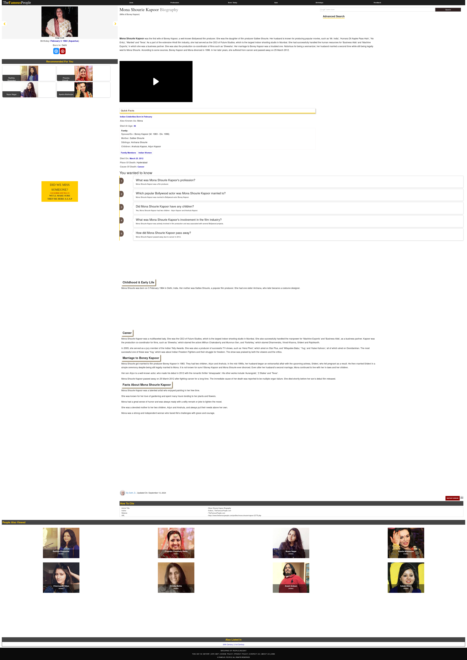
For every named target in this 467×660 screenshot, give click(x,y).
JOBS (273, 654)
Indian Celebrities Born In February (136, 116)
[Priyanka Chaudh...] (83, 73)
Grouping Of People (230, 651)
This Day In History (201, 654)
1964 (65, 40)
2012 (141, 158)
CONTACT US (254, 654)
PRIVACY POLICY (241, 654)
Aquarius (73, 40)
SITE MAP (215, 654)
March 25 (134, 158)
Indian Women (145, 152)
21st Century (239, 644)
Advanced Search (334, 16)
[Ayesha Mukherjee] (83, 89)
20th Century (228, 644)
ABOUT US (265, 654)
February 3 (56, 40)
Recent (243, 651)
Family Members (128, 152)
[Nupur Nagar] (29, 89)
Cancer (141, 166)
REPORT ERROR (452, 498)
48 (135, 125)
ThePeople (17, 2)
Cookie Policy (227, 654)
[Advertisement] (164, 28)
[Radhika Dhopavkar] (29, 73)
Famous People (225, 657)
